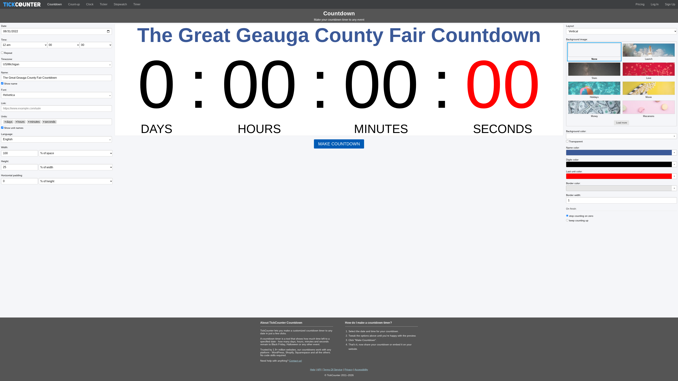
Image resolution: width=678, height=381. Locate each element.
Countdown (54, 4)
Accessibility (361, 369)
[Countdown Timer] (22, 4)
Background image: (577, 39)
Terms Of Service (332, 369)
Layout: (570, 26)
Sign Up (670, 4)
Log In (655, 4)
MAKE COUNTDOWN (339, 143)
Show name (10, 83)
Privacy (348, 369)
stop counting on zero (580, 215)
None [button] (594, 59)
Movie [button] (649, 97)
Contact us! (295, 360)
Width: (4, 147)
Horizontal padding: (12, 175)
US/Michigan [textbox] (11, 64)
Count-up (74, 4)
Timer (136, 4)
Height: (5, 161)
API (319, 369)
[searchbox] (59, 121)
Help (312, 369)
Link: (3, 103)
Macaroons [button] (648, 116)
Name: (4, 72)
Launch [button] (648, 59)
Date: (4, 26)
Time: (4, 39)
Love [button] (648, 78)
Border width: (573, 195)
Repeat (8, 53)
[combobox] (56, 64)
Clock (89, 4)
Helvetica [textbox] (9, 94)
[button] (621, 136)
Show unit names (13, 127)
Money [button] (594, 116)
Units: (4, 116)
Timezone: (7, 59)
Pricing (640, 4)
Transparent (576, 141)
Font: (4, 89)
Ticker (103, 4)
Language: (7, 134)
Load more (621, 122)
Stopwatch (120, 4)
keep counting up (578, 220)
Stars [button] (594, 78)
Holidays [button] (594, 97)
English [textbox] (8, 139)
